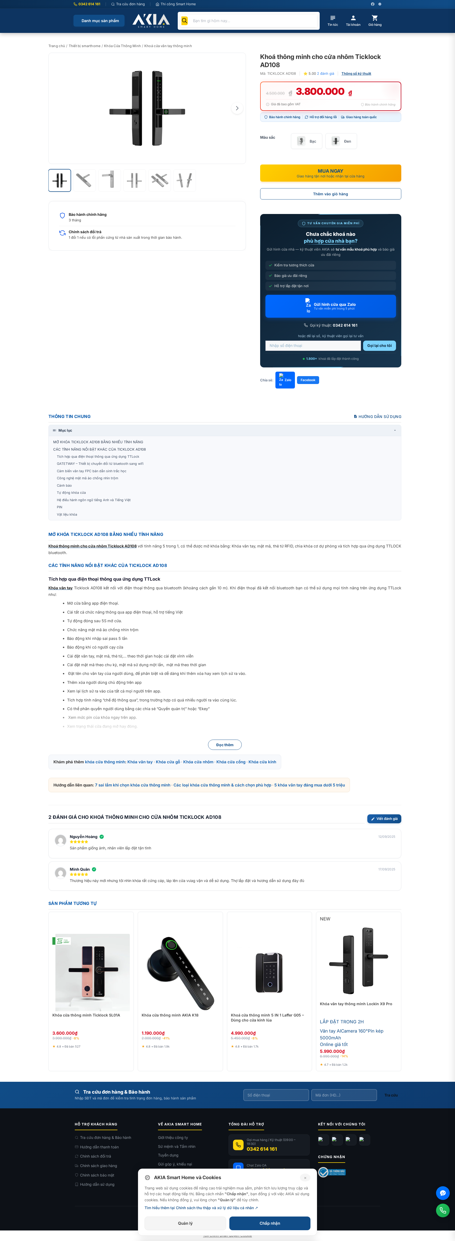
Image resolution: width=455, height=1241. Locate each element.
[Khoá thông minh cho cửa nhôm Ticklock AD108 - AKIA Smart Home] (147, 108)
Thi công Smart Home (178, 4)
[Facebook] (323, 1139)
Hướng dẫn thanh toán (99, 1147)
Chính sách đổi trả (95, 1156)
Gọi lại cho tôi (379, 345)
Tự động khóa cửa (71, 493)
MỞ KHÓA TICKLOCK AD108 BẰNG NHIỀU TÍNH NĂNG (98, 442)
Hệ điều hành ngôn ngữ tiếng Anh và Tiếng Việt (94, 500)
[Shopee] (364, 1139)
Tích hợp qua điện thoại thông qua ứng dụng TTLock (98, 456)
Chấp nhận (270, 1223)
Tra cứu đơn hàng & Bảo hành (105, 1137)
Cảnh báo (64, 485)
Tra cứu (391, 1095)
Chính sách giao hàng (98, 1165)
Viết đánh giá (387, 818)
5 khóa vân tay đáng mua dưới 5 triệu (309, 785)
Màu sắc (267, 137)
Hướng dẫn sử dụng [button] (380, 416)
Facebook (308, 380)
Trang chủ (56, 46)
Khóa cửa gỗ (168, 761)
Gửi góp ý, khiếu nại (175, 1164)
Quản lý (185, 1223)
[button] (237, 108)
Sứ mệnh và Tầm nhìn (176, 1146)
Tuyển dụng (168, 1155)
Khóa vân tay (140, 761)
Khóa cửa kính (262, 761)
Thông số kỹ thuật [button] (356, 73)
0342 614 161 (89, 4)
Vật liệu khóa (67, 514)
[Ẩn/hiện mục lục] (395, 430)
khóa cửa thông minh (105, 761)
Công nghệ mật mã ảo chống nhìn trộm (87, 478)
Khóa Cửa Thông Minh (122, 46)
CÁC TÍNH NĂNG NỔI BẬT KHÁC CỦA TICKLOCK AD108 (99, 449)
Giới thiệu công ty (173, 1137)
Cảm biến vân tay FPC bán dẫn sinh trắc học (91, 471)
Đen (347, 141)
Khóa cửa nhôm (198, 761)
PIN (59, 507)
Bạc (313, 141)
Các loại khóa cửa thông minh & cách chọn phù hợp (222, 785)
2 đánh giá (325, 73)
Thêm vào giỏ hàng (330, 194)
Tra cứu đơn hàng (130, 4)
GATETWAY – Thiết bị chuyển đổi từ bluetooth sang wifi (100, 464)
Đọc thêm (225, 744)
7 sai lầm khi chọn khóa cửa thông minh (132, 785)
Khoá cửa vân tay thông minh (168, 46)
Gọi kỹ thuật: (333, 325)
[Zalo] (351, 1139)
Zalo (288, 380)
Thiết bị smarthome (85, 46)
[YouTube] (337, 1139)
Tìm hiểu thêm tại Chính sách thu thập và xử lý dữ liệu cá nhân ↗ (201, 1207)
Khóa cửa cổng (230, 761)
